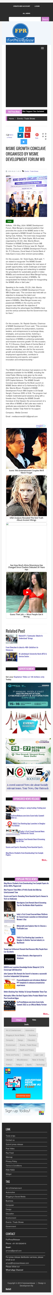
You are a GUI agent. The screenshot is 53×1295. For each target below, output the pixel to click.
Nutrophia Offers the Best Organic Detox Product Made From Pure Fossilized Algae (25, 996)
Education (31, 1040)
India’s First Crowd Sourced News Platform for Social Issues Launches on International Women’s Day (32, 917)
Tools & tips (10, 1135)
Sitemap (9, 1157)
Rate (36, 138)
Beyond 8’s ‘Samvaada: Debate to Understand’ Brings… (31, 637)
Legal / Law (38, 1055)
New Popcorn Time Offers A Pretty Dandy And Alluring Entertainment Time (22, 891)
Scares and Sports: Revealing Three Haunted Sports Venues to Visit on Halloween (26, 897)
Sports (29, 1064)
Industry (27, 1055)
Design (20, 1040)
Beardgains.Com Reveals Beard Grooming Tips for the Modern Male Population (31, 904)
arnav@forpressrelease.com (17, 1263)
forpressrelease (28, 1283)
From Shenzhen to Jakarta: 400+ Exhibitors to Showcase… (22, 648)
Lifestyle (9, 1059)
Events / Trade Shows (26, 118)
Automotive (29, 1030)
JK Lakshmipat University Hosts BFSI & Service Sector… (33, 655)
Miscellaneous (22, 1059)
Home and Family (12, 1055)
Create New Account (21, 6)
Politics (9, 1064)
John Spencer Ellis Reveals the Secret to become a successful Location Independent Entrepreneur (25, 975)
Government (10, 1050)
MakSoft (8, 1289)
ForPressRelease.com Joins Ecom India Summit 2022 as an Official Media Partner (32, 1003)
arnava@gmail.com (14, 1250)
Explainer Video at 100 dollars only (29, 677)
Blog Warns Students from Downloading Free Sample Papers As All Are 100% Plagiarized (26, 884)
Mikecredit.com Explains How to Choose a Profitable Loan (31, 927)
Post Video (10, 1148)
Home (11, 118)
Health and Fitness (27, 1050)
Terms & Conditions (14, 1165)
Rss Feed (10, 1152)
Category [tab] (19, 1019)
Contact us (10, 1140)
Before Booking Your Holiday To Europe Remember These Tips (25, 991)
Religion (19, 1064)
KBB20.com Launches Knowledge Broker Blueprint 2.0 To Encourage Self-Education (24, 968)
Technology (40, 1064)
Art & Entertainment (13, 1030)
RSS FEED (10, 1170)
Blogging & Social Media (15, 1035)
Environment (10, 1045)
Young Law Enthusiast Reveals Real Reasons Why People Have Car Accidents (25, 950)
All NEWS (26, 13)
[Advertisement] (26, 79)
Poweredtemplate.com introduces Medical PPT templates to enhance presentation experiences (31, 983)
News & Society (38, 1059)
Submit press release (14, 1144)
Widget (8, 1174)
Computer (9, 1040)
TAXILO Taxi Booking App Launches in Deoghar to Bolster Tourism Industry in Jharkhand (30, 940)
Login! (37, 6)
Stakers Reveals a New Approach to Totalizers (29, 956)
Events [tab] (26, 1024)
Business (32, 1035)
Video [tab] (34, 1019)
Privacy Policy (11, 1161)
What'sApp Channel (14, 1270)
